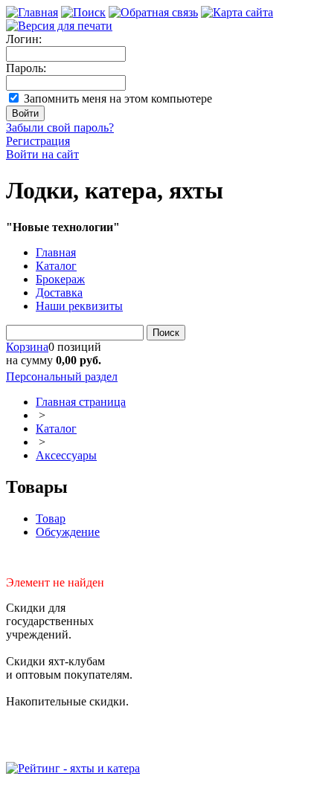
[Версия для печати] (59, 25)
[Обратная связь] (153, 12)
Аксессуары (66, 455)
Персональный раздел (62, 376)
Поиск (166, 332)
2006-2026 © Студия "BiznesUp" (87, 795)
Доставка (59, 292)
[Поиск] (83, 12)
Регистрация (38, 141)
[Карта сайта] (237, 12)
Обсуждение (68, 532)
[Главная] (32, 12)
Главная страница (81, 401)
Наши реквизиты (79, 306)
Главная (56, 252)
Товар (50, 518)
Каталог (56, 265)
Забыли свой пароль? (60, 127)
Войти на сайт (42, 154)
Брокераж (60, 279)
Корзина (27, 346)
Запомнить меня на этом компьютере (118, 98)
